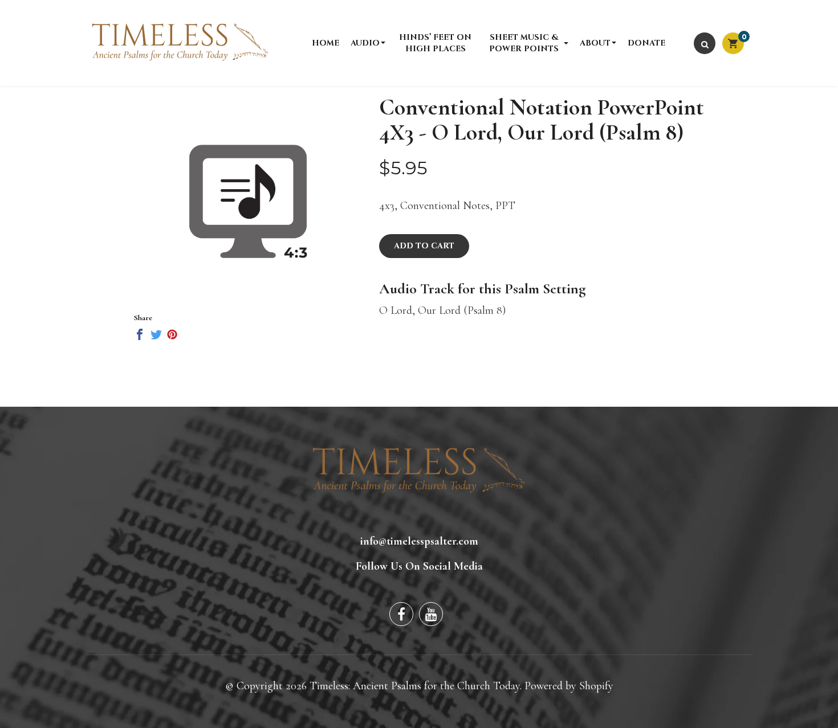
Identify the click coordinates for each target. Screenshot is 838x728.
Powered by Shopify (568, 686)
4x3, (388, 205)
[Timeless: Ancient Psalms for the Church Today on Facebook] (401, 614)
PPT (505, 205)
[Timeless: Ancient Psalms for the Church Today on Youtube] (431, 614)
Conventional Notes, (446, 205)
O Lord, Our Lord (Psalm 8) (442, 310)
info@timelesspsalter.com (419, 541)
